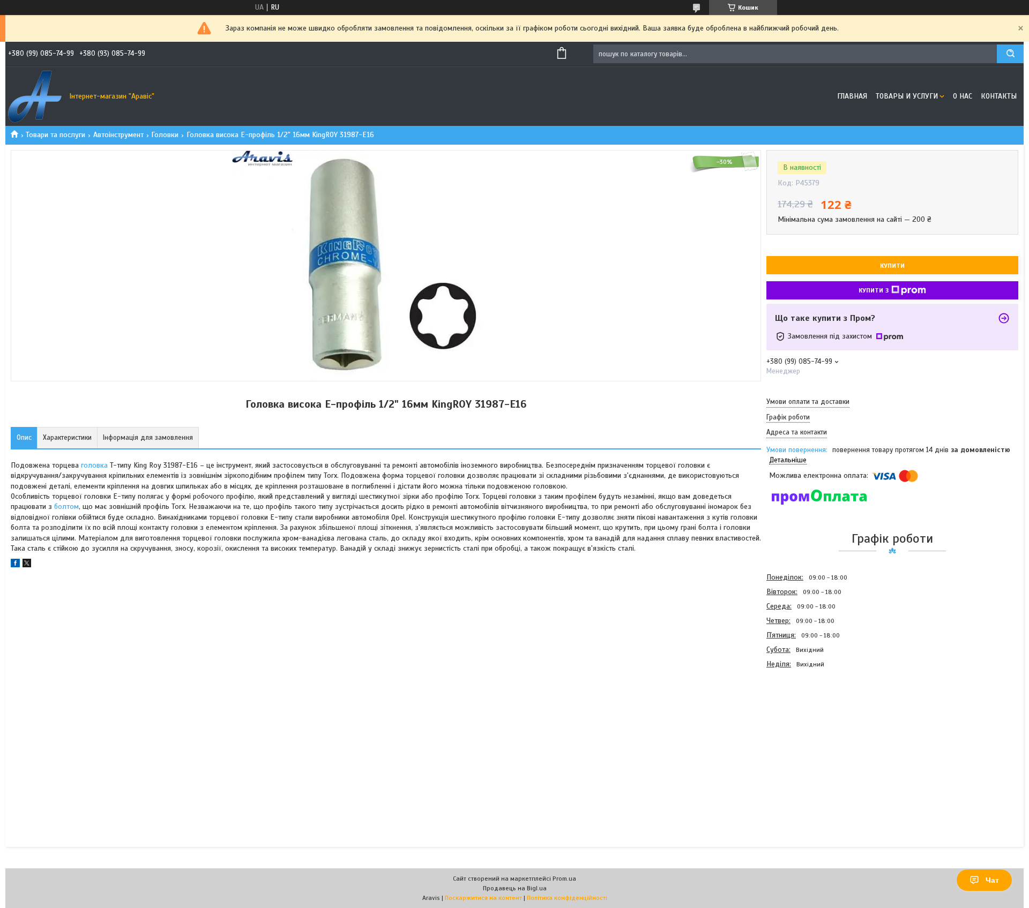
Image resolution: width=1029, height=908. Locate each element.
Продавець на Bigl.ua (515, 888)
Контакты (999, 96)
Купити (892, 265)
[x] (27, 564)
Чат (992, 880)
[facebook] (15, 564)
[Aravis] (35, 96)
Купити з (874, 290)
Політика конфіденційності (567, 898)
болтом (66, 506)
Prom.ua (564, 878)
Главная (852, 96)
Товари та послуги (55, 134)
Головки (164, 134)
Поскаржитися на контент (483, 898)
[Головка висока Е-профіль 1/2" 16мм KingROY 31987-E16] (804, 729)
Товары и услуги (907, 96)
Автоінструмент (118, 134)
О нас (962, 96)
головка (94, 465)
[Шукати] (1010, 53)
